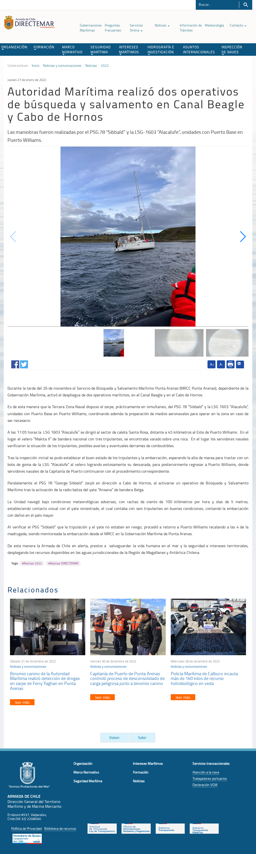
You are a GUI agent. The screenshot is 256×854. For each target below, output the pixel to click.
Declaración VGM (205, 784)
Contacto (237, 25)
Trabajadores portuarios (209, 778)
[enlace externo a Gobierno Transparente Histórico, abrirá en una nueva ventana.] (204, 827)
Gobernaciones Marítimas (91, 28)
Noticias (161, 25)
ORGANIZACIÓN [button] (14, 47)
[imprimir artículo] (230, 364)
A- (221, 364)
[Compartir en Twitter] (24, 363)
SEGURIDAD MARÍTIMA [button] (100, 49)
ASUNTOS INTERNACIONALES (199, 49)
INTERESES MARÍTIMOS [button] (129, 49)
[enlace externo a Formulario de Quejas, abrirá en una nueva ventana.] (27, 838)
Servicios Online (136, 28)
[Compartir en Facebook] (15, 363)
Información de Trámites (191, 28)
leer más (22, 702)
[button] (242, 236)
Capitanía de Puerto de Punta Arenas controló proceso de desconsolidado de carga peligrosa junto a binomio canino (127, 678)
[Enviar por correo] (240, 365)
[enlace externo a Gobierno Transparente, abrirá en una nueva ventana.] (170, 827)
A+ (212, 364)
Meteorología (214, 25)
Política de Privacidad (26, 828)
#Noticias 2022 (32, 563)
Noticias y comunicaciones (62, 66)
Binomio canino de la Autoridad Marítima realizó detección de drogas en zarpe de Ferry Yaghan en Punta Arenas (45, 680)
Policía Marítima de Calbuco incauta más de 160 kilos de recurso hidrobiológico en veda (204, 678)
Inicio (35, 66)
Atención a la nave (205, 772)
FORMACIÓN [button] (44, 47)
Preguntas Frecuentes (113, 28)
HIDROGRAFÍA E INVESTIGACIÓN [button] (161, 49)
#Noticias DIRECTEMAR (63, 563)
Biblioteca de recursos (60, 828)
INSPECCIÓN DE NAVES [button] (232, 49)
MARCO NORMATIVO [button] (72, 49)
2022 (105, 66)
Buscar (245, 5)
